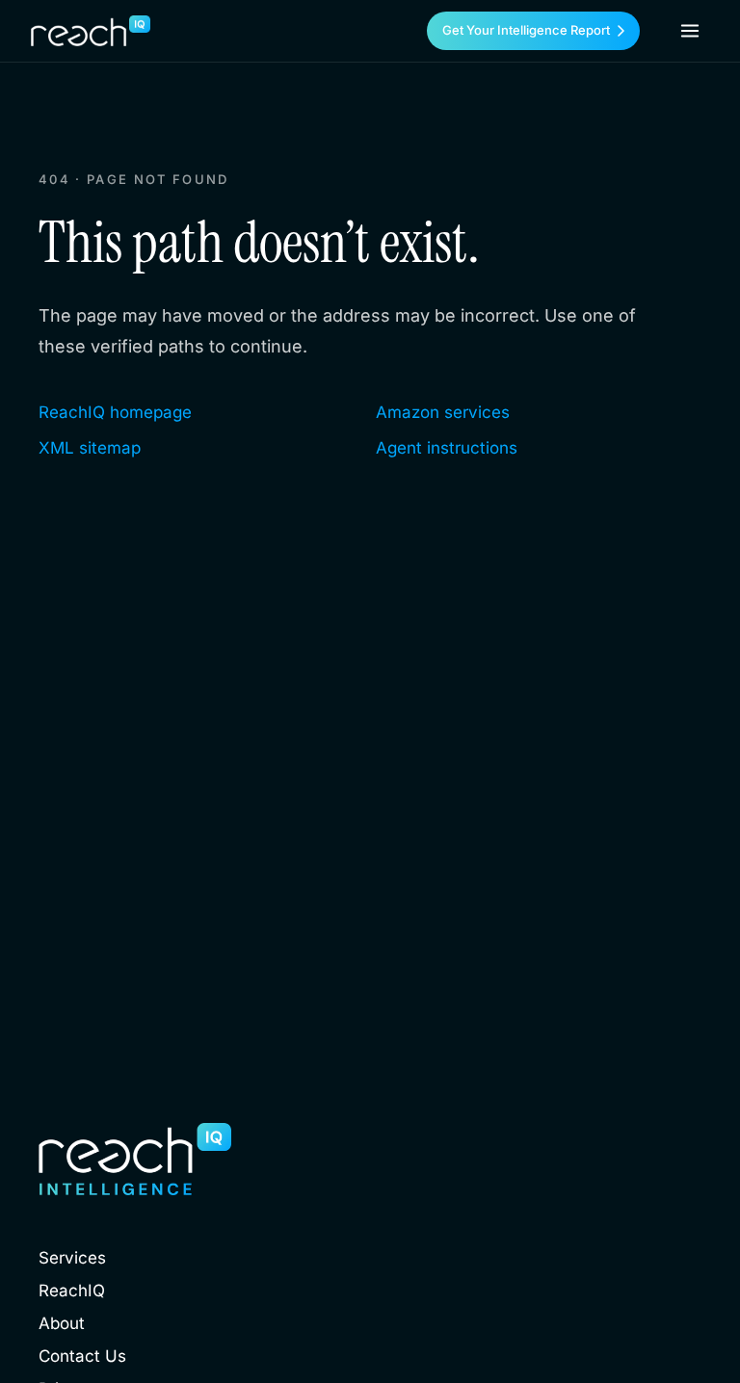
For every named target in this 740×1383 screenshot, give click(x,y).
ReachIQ (72, 1290)
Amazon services (443, 412)
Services (72, 1257)
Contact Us (82, 1356)
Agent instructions (446, 447)
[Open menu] (690, 31)
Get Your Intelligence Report (526, 30)
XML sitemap (90, 447)
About (62, 1323)
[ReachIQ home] (90, 30)
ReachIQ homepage (115, 412)
